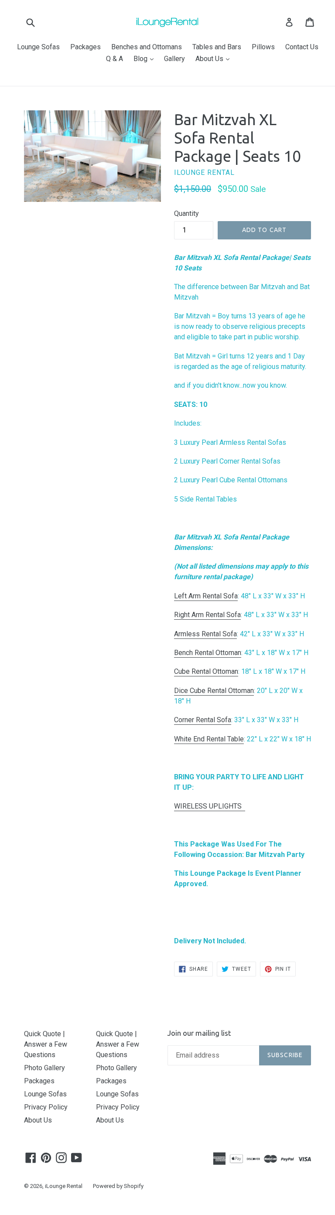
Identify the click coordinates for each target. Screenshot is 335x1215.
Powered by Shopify (118, 1186)
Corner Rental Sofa (202, 720)
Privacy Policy (46, 1107)
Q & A (114, 59)
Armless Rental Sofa (205, 634)
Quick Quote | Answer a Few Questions (45, 1044)
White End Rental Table (209, 739)
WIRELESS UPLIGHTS (209, 806)
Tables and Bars (216, 47)
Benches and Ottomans (146, 47)
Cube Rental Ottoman (206, 671)
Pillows (263, 47)
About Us (214, 58)
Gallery (174, 59)
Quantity (186, 213)
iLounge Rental (63, 1186)
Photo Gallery (44, 1068)
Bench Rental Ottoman (207, 652)
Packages (85, 47)
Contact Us (301, 47)
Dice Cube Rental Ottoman (214, 690)
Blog (145, 58)
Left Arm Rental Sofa (206, 596)
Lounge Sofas (38, 47)
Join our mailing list (199, 1033)
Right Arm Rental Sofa (207, 615)
